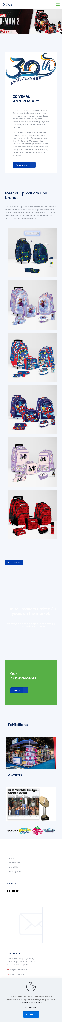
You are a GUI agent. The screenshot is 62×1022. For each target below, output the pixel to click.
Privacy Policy (15, 871)
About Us (13, 867)
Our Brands (14, 862)
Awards (15, 775)
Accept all (31, 1014)
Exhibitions (18, 724)
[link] (32, 252)
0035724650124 (16, 974)
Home (12, 858)
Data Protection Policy (31, 1002)
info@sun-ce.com (18, 969)
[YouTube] (13, 892)
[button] (8, 831)
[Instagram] (18, 892)
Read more (31, 1007)
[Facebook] (8, 892)
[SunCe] (7, 4)
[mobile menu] (57, 4)
